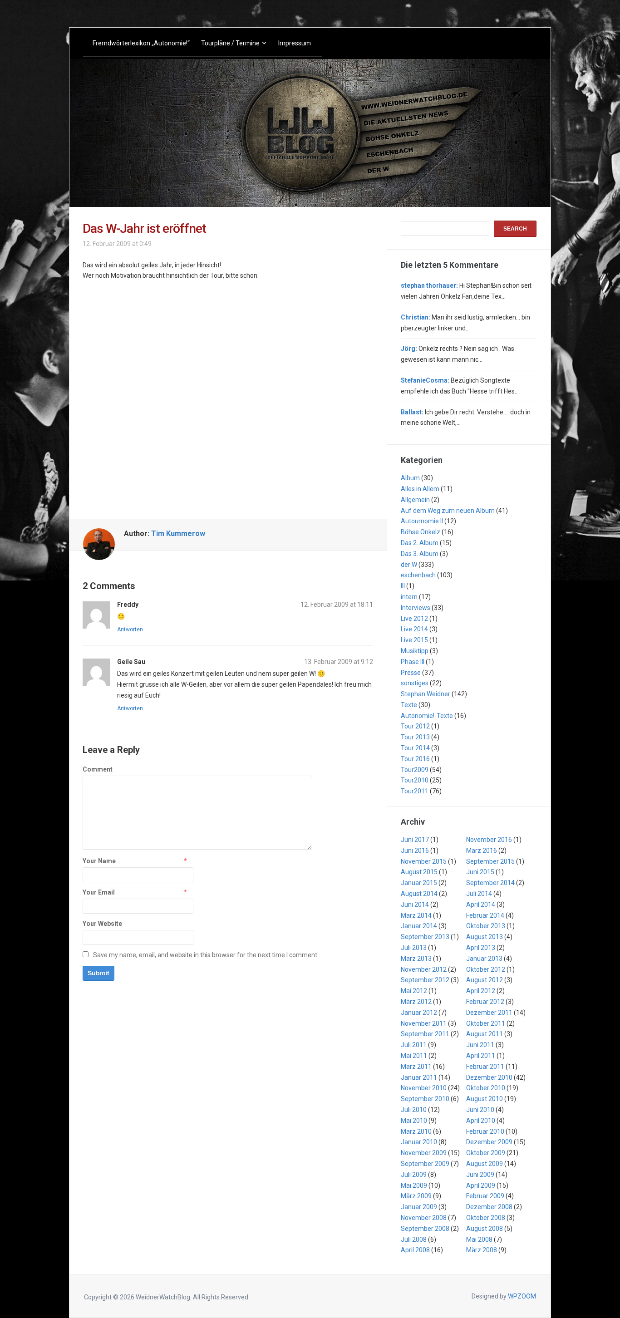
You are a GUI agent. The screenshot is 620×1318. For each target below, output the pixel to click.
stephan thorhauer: (429, 285)
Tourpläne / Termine (230, 43)
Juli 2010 (414, 1109)
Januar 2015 (419, 882)
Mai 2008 (479, 1239)
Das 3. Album (419, 553)
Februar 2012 (485, 1001)
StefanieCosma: (425, 380)
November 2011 (424, 1023)
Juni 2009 (480, 1174)
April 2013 (480, 947)
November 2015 (424, 861)
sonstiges (414, 683)
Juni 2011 (480, 1044)
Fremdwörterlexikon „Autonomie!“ (141, 43)
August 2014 (419, 893)
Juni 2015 (480, 871)
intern (409, 596)
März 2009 (416, 1196)
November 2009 (424, 1152)
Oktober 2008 (485, 1217)
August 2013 (484, 936)
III (403, 586)
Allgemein (415, 499)
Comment (98, 769)
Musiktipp (414, 650)
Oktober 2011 (485, 1023)
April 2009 (480, 1185)
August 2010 (484, 1098)
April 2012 (480, 990)
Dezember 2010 (489, 1077)
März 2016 (481, 850)
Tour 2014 (415, 748)
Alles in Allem (420, 488)
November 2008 (424, 1217)
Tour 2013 (415, 737)
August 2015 (419, 871)
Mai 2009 (414, 1185)
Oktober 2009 (485, 1152)
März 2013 (416, 958)
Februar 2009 (485, 1196)
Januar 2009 (419, 1206)
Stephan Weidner (425, 694)
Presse (411, 672)
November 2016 (489, 839)
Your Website (102, 923)
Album (410, 478)
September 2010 (425, 1098)
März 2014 (416, 915)
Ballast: (412, 412)
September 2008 (425, 1228)
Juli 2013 (414, 947)
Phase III (412, 661)
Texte (409, 704)
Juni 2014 (415, 904)
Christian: (415, 317)
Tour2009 (414, 769)
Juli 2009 (414, 1174)
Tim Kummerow (178, 533)
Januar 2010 (419, 1142)
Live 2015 (414, 640)
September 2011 (425, 1034)
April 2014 (480, 904)
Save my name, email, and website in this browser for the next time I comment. (206, 955)
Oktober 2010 (485, 1088)
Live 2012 (414, 618)
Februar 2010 (485, 1131)
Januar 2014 (419, 925)
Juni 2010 (480, 1109)
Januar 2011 (419, 1077)
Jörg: (409, 348)
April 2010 (480, 1120)
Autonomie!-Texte (427, 715)
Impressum (294, 43)
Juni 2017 (415, 839)
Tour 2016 (415, 758)
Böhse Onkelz (420, 532)
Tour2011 (414, 791)
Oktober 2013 (485, 925)
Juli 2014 (479, 893)
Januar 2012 (419, 1012)
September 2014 (490, 882)
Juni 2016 (415, 850)
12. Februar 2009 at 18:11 (336, 604)
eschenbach (418, 575)
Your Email (99, 892)
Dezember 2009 (489, 1142)
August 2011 (484, 1034)
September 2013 (425, 936)
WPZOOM (522, 1296)
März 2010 (416, 1131)
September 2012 (425, 980)
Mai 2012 (414, 990)
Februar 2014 (485, 915)
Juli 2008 (414, 1239)
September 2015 (490, 861)
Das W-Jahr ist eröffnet (144, 228)
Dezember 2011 (489, 1012)
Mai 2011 (414, 1055)
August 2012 (484, 980)
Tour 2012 (415, 726)
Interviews (415, 607)
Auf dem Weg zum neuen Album (448, 510)
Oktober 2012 (485, 969)
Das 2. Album (419, 542)
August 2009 (484, 1163)
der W (409, 564)
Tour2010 (414, 780)
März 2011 (416, 1066)
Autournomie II (422, 521)
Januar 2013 (484, 958)
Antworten (130, 629)
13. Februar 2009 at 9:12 (338, 661)
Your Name (99, 861)
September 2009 (425, 1163)
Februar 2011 (485, 1066)
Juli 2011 (414, 1044)
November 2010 (424, 1088)
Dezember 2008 (489, 1206)
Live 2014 (414, 629)
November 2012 (424, 969)
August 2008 (484, 1228)
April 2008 (415, 1250)
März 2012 (416, 1001)
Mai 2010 (414, 1120)
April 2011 (480, 1055)
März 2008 (481, 1250)
